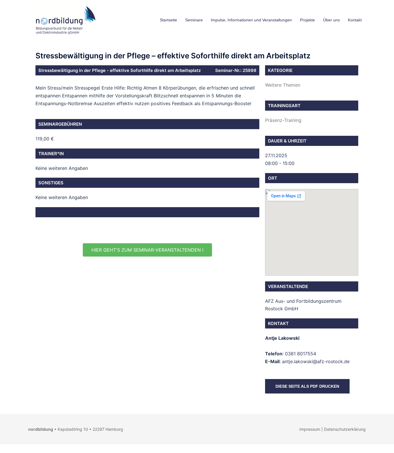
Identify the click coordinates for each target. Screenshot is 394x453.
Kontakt (355, 20)
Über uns (331, 20)
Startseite (168, 20)
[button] (147, 250)
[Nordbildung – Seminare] (64, 20)
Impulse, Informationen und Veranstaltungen (251, 20)
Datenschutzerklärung (345, 429)
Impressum (309, 429)
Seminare (194, 20)
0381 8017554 (300, 354)
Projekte (307, 20)
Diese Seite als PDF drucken (307, 386)
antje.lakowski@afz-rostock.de (316, 361)
